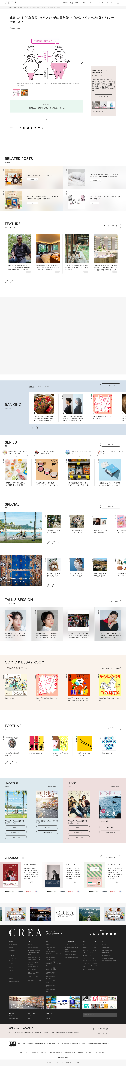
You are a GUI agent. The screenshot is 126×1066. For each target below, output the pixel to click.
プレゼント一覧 (96, 111)
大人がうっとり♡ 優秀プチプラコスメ (34, 977)
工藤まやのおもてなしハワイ (34, 957)
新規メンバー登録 (103, 96)
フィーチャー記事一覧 (110, 226)
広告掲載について (69, 1052)
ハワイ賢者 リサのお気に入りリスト (34, 953)
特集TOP (48, 945)
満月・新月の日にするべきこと (109, 961)
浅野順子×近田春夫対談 (70, 951)
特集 (76, 3)
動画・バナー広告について (56, 1052)
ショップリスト (15, 837)
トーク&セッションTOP (70, 945)
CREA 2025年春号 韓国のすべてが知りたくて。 (53, 973)
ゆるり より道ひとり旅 (88, 969)
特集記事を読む (15, 832)
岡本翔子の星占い (106, 947)
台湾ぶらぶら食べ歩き (33, 947)
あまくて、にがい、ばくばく (90, 961)
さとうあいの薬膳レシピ (33, 967)
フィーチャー (12, 973)
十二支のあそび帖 (87, 955)
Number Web (60, 1063)
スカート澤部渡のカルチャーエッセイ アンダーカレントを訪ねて (90, 965)
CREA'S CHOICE (13, 976)
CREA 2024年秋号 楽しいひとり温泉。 (51, 981)
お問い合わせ (44, 1052)
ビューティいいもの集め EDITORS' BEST (33, 973)
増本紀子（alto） (16, 28)
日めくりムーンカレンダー (108, 958)
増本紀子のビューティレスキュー (35, 981)
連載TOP (30, 945)
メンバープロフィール (51, 1016)
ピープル (30, 1016)
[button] (11, 62)
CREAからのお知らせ (14, 981)
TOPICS (11, 978)
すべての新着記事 (13, 945)
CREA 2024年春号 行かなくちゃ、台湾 (51, 990)
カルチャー (11, 955)
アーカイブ (11, 970)
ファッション (12, 963)
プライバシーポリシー (101, 1052)
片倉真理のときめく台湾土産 (34, 950)
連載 (71, 3)
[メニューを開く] (118, 3)
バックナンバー (52, 786)
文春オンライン (69, 1063)
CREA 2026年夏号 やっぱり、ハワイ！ (51, 948)
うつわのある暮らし (32, 969)
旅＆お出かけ (12, 950)
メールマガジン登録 (103, 1029)
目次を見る (16, 827)
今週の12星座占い (106, 952)
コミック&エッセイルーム (101, 3)
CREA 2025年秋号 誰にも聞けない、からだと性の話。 (53, 964)
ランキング (11, 968)
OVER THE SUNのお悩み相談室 (72, 957)
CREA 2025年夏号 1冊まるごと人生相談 (51, 969)
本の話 (77, 1063)
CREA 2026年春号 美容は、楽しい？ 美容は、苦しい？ (53, 953)
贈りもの (11, 947)
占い (112, 3)
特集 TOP (110, 506)
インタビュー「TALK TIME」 (90, 958)
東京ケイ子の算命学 (106, 955)
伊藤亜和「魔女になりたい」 (90, 947)
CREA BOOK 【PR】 (14, 1018)
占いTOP (110, 728)
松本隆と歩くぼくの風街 (70, 954)
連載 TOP (110, 444)
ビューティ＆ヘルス (13, 961)
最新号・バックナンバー (15, 1016)
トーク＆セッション (86, 3)
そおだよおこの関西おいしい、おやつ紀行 (35, 963)
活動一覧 (48, 1018)
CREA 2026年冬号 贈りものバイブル (50, 958)
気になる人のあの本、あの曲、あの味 (72, 948)
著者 (29, 1018)
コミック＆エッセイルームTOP (111, 669)
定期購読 (80, 1052)
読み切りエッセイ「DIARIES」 (90, 950)
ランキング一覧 (110, 385)
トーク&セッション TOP (111, 602)
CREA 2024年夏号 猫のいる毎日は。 (50, 986)
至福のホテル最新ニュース (34, 959)
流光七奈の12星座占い (107, 950)
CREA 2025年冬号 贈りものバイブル (50, 977)
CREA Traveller (50, 1063)
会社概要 (34, 1052)
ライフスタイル (12, 958)
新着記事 (65, 3)
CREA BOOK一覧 (110, 857)
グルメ (10, 952)
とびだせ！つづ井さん (88, 952)
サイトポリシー (89, 1052)
